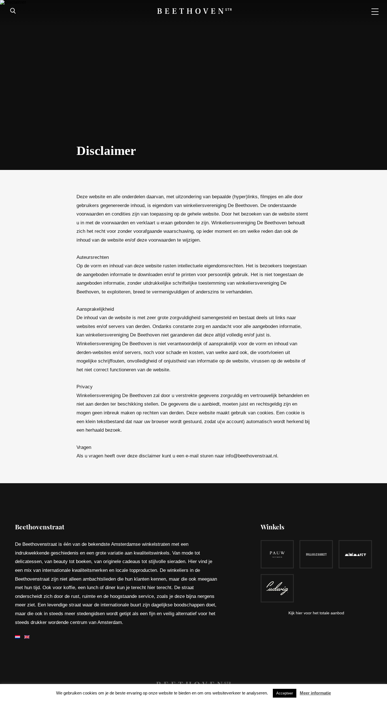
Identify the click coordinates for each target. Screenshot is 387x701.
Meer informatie (315, 693)
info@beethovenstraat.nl (251, 456)
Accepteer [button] (284, 693)
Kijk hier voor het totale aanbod (316, 613)
